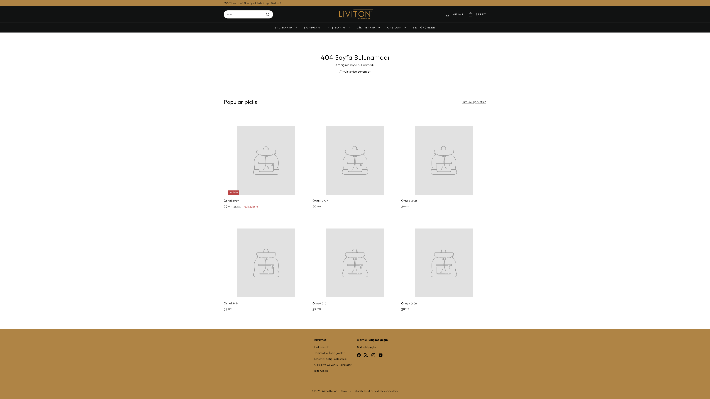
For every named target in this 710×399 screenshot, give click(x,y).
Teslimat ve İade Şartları (329, 353)
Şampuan (312, 27)
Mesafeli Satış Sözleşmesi (330, 359)
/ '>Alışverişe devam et (355, 71)
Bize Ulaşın (321, 370)
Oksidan (395, 27)
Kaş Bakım (337, 27)
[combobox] (248, 14)
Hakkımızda (321, 347)
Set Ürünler (424, 27)
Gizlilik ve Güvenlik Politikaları (333, 364)
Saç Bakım (284, 27)
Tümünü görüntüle (474, 102)
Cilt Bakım (367, 27)
